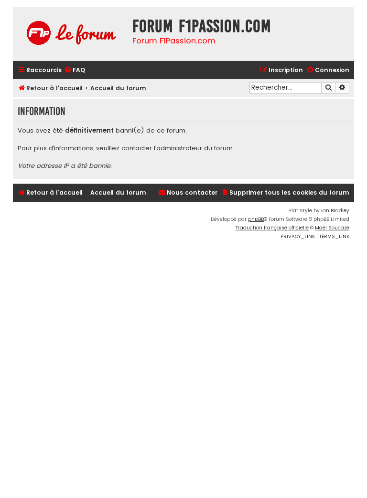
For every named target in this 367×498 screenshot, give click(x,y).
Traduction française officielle (272, 227)
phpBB (256, 219)
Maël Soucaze (332, 227)
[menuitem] (74, 70)
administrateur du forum (194, 148)
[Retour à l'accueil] (70, 34)
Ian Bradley (335, 210)
